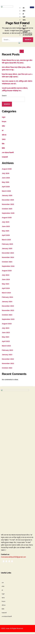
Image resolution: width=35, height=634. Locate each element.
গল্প (23, 14)
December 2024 (8, 253)
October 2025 (7, 209)
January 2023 (7, 355)
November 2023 (8, 310)
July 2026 (5, 173)
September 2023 (8, 319)
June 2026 (6, 178)
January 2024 (7, 302)
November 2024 (8, 257)
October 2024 (7, 262)
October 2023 (7, 315)
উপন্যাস (24, 23)
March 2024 (6, 293)
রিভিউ (24, 29)
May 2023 (5, 337)
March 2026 (6, 191)
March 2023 (6, 346)
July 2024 (5, 275)
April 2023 (6, 341)
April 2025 (6, 235)
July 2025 (5, 222)
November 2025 (8, 204)
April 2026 (6, 187)
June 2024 (6, 279)
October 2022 (7, 368)
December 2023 (8, 306)
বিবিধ (3, 144)
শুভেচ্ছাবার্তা (25, 32)
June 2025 (6, 226)
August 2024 (7, 271)
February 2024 (7, 297)
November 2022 (8, 363)
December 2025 (8, 200)
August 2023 (7, 324)
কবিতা (24, 11)
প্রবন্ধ (24, 20)
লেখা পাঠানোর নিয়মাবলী (27, 35)
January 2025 (7, 248)
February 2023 (7, 350)
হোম (23, 8)
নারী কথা (24, 26)
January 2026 (7, 195)
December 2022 (8, 359)
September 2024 (8, 266)
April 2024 (6, 288)
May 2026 (5, 182)
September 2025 (8, 213)
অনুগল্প (24, 17)
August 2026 (7, 169)
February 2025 (7, 244)
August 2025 (7, 218)
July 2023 (5, 328)
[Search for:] (11, 40)
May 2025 (5, 231)
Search (4, 95)
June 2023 (6, 332)
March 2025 (6, 240)
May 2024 (5, 284)
